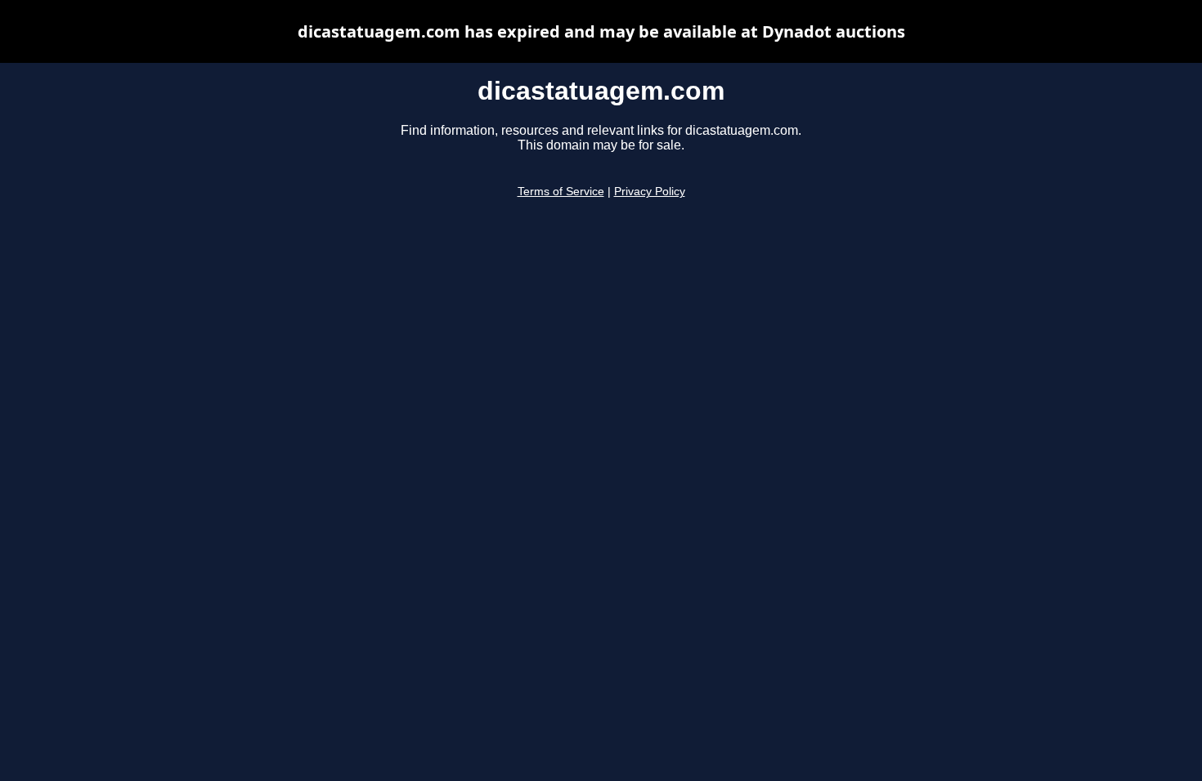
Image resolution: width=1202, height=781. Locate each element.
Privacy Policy (649, 191)
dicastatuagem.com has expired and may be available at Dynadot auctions (601, 31)
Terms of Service (561, 191)
